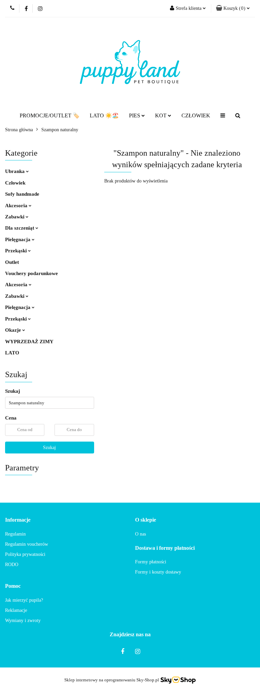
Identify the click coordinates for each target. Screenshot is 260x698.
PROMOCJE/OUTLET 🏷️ (50, 115)
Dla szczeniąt (20, 228)
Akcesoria (17, 205)
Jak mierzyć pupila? (24, 600)
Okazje (13, 330)
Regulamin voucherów (26, 544)
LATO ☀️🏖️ (104, 115)
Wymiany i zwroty (23, 620)
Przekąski (16, 250)
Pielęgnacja (18, 239)
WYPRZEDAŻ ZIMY (29, 341)
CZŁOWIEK (195, 115)
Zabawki (15, 216)
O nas (140, 534)
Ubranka (15, 171)
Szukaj (49, 447)
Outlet (12, 262)
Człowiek (15, 183)
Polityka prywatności (25, 554)
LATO (12, 352)
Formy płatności (150, 561)
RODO (11, 564)
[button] (233, 8)
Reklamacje (16, 610)
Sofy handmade (22, 194)
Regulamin (15, 534)
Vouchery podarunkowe (31, 273)
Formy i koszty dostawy (158, 572)
